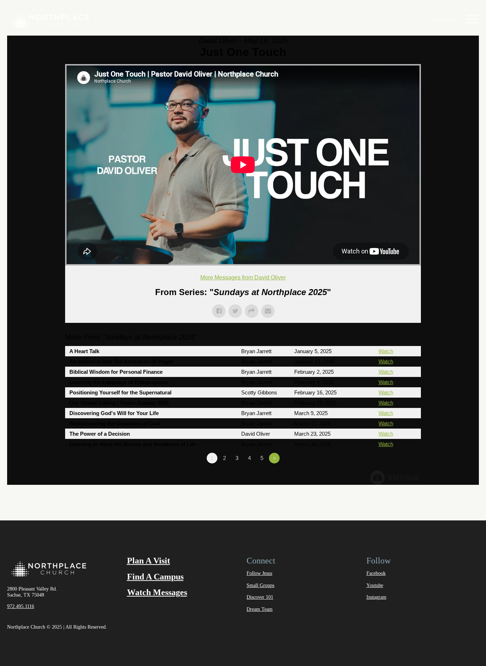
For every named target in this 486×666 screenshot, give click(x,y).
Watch (386, 351)
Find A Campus (155, 576)
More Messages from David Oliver (243, 277)
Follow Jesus (259, 573)
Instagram (376, 597)
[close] (472, 20)
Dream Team (260, 609)
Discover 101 (260, 597)
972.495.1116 (20, 606)
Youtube (374, 585)
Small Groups (260, 585)
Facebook (376, 573)
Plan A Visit (148, 560)
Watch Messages (157, 592)
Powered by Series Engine (394, 478)
